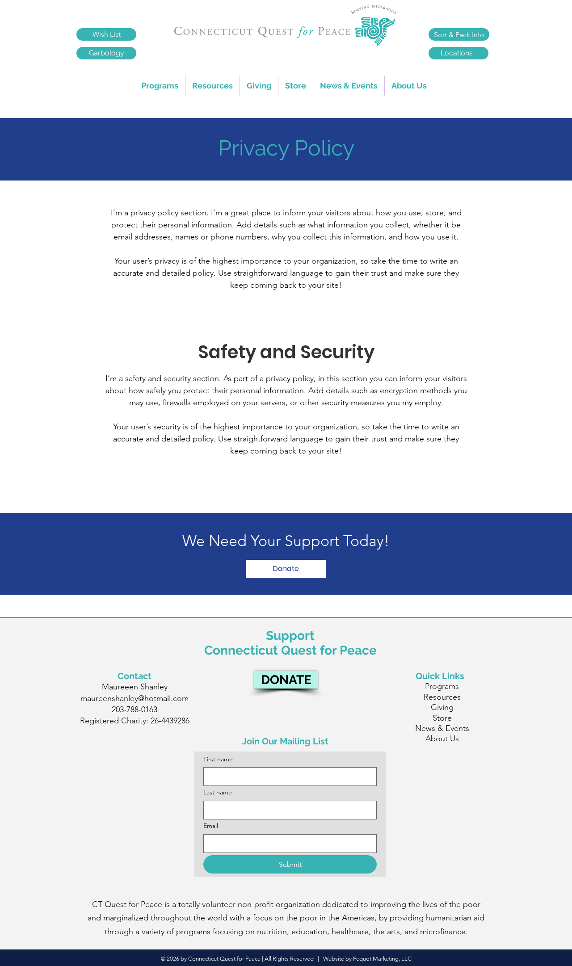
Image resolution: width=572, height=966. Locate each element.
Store (442, 718)
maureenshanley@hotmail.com (134, 698)
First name (218, 759)
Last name (217, 792)
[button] (212, 86)
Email (210, 826)
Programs (442, 686)
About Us (442, 738)
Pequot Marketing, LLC (382, 958)
